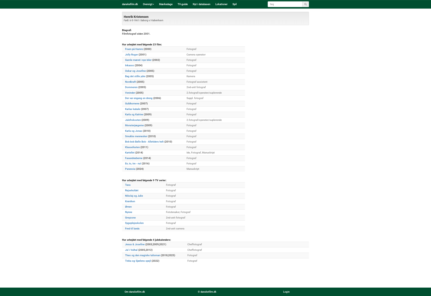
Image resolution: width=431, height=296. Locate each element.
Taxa (127, 184)
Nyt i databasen (201, 4)
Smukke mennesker (136, 136)
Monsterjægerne (134, 125)
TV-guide (183, 4)
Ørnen (128, 206)
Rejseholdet (131, 190)
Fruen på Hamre (134, 49)
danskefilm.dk (130, 4)
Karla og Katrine (134, 114)
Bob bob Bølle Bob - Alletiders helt (144, 141)
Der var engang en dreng (139, 98)
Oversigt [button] (147, 4)
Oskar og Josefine (135, 70)
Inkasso (129, 65)
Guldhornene (132, 103)
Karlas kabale (132, 109)
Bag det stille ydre (135, 76)
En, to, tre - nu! (133, 163)
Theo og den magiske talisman (142, 255)
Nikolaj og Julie (134, 195)
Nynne (128, 212)
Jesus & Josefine (135, 244)
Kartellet (130, 152)
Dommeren (131, 87)
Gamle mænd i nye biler (138, 60)
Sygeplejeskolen (134, 223)
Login (286, 291)
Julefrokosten (133, 120)
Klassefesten (132, 147)
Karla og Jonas (133, 130)
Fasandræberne (133, 158)
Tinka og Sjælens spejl (138, 260)
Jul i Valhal (131, 249)
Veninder (130, 92)
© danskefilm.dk (207, 291)
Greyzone (130, 217)
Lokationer (221, 4)
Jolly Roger (131, 54)
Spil (235, 4)
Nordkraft (130, 81)
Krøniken (130, 201)
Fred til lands (132, 228)
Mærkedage (166, 4)
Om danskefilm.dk (135, 291)
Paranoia (130, 168)
